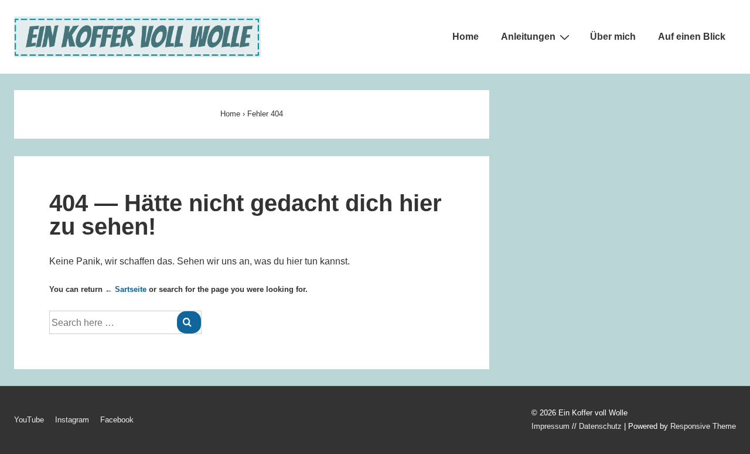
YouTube (29, 419)
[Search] (189, 322)
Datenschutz (600, 426)
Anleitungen (528, 37)
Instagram (72, 419)
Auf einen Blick (691, 37)
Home (465, 37)
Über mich (613, 37)
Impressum (550, 426)
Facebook (117, 419)
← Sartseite (125, 289)
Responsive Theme (703, 426)
